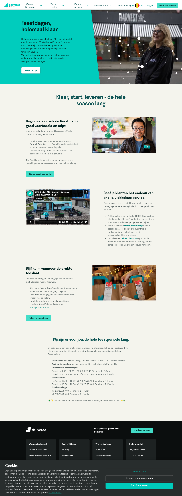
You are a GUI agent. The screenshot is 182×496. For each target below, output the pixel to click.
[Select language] (142, 5)
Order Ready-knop (133, 225)
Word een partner (167, 5)
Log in (150, 5)
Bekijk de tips (31, 70)
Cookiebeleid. (54, 493)
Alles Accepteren (139, 486)
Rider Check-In (129, 238)
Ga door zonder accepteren (139, 478)
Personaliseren (139, 471)
